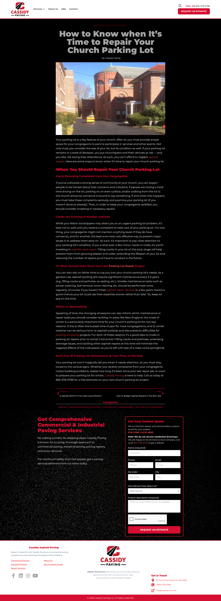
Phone (131, 460)
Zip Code (133, 472)
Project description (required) (143, 498)
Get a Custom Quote (53, 564)
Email (158, 460)
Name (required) (137, 448)
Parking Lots (109, 407)
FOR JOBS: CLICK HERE (140, 432)
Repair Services (18, 568)
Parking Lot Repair (121, 266)
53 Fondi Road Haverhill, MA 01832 (171, 580)
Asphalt (62, 407)
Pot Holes (140, 407)
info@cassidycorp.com (166, 590)
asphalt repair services (120, 290)
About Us (48, 560)
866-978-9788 (141, 443)
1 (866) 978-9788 (163, 585)
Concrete (96, 407)
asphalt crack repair (84, 249)
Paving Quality (125, 407)
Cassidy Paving (114, 375)
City (157, 472)
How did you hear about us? (143, 486)
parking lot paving (67, 334)
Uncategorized (155, 407)
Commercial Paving (78, 407)
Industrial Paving (19, 564)
